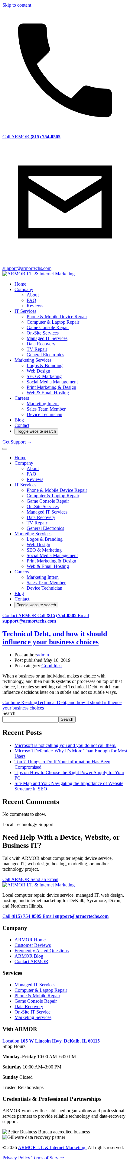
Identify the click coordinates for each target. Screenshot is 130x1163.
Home (20, 284)
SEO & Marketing (44, 376)
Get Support (17, 441)
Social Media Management (52, 381)
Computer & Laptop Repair (53, 322)
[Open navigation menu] (4, 449)
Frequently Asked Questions (42, 950)
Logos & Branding (45, 365)
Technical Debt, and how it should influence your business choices (54, 638)
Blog (19, 419)
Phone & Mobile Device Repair (57, 316)
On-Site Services (43, 332)
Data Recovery (41, 343)
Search (8, 713)
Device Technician (44, 414)
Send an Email (44, 879)
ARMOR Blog (29, 956)
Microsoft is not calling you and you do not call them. (65, 745)
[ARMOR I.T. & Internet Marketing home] (38, 273)
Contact (22, 425)
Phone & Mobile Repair (37, 995)
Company (24, 289)
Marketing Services (33, 360)
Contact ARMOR (19, 615)
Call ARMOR (16, 879)
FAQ (31, 300)
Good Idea (51, 665)
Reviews (35, 305)
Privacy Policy (16, 1157)
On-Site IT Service (32, 1011)
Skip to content (16, 5)
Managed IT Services (47, 338)
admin (43, 654)
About (33, 294)
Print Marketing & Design (51, 387)
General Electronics (45, 354)
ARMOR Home (30, 939)
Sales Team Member (46, 409)
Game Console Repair (48, 327)
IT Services (25, 311)
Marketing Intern (43, 403)
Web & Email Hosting (48, 392)
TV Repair (37, 349)
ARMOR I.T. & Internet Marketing (52, 1147)
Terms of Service (47, 1157)
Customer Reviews (33, 945)
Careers (22, 398)
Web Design (38, 370)
